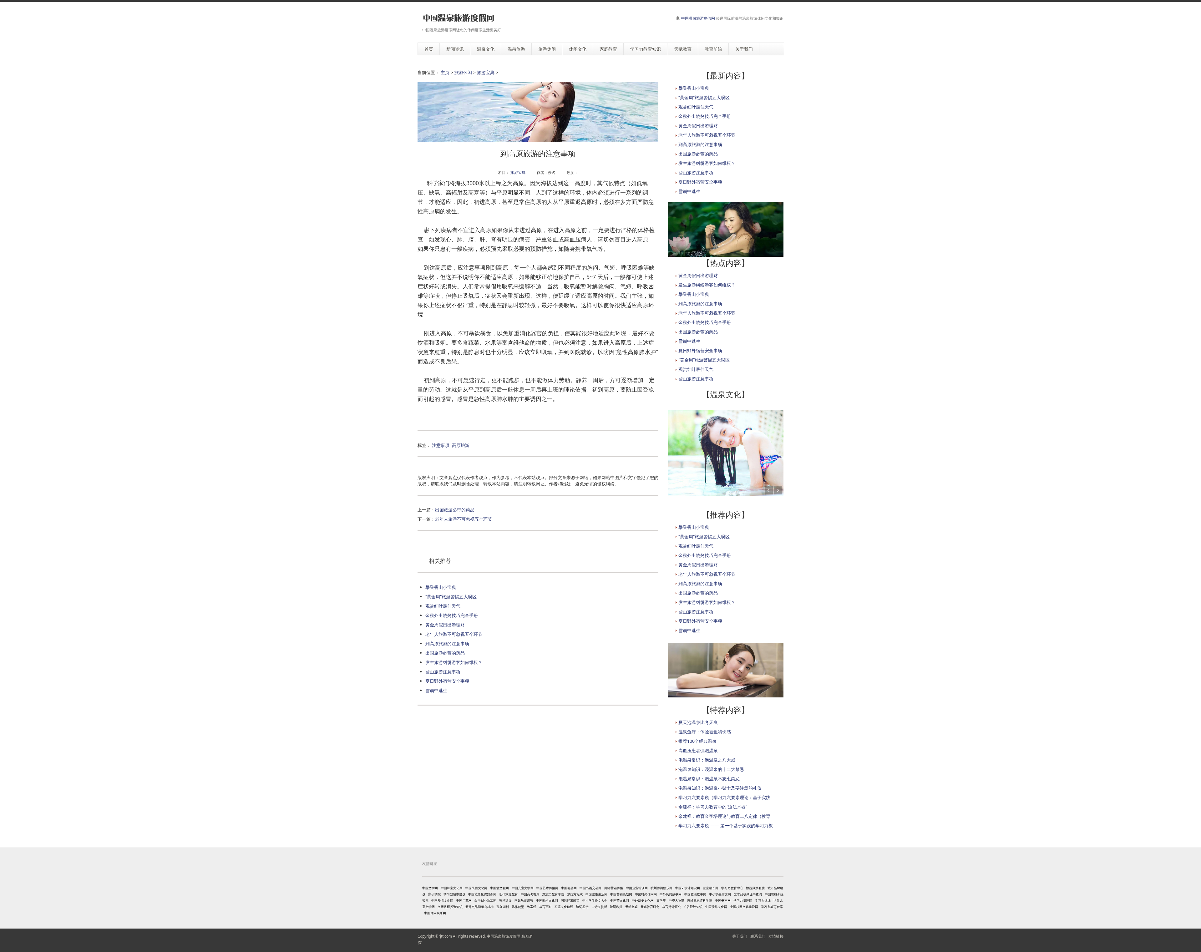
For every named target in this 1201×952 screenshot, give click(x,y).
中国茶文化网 (619, 900)
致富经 (531, 906)
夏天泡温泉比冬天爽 (698, 722)
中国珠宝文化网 (452, 888)
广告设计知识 (693, 906)
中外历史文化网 (643, 900)
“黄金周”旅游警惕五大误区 (451, 597)
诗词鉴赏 (582, 906)
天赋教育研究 (650, 906)
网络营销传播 (613, 888)
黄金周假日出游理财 (445, 625)
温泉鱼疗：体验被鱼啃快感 (704, 732)
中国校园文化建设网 (744, 906)
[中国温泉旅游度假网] (458, 18)
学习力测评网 (742, 900)
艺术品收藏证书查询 (748, 894)
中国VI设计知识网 (687, 888)
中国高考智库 (530, 894)
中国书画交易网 (590, 888)
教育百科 (545, 906)
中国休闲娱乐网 (435, 913)
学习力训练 (763, 900)
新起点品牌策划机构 (479, 906)
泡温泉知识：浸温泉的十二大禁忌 (711, 769)
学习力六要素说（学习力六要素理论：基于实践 (724, 797)
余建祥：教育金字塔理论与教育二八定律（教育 (724, 816)
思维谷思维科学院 (699, 900)
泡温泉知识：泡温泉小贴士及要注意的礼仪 (720, 788)
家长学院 (434, 894)
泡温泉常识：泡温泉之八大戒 (706, 760)
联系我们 (757, 936)
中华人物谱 (676, 900)
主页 (445, 72)
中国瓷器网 (569, 888)
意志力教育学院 (553, 894)
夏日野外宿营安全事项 (447, 681)
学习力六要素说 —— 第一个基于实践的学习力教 (725, 825)
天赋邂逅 (631, 906)
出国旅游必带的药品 (454, 510)
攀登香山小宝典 (440, 587)
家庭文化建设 (564, 906)
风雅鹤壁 (518, 906)
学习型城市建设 (454, 894)
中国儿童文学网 (523, 888)
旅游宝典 (485, 72)
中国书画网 (723, 900)
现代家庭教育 (508, 894)
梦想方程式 (575, 894)
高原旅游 (460, 445)
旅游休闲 (463, 72)
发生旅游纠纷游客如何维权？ (453, 662)
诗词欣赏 (616, 906)
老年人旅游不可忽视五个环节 (463, 519)
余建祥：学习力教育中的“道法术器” (712, 807)
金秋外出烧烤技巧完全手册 (451, 615)
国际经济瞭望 (570, 900)
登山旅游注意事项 (442, 672)
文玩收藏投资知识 (450, 906)
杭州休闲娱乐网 (661, 888)
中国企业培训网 (637, 888)
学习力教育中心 (732, 888)
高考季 (661, 900)
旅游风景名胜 (755, 888)
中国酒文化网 (499, 888)
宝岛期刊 (502, 906)
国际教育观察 (523, 900)
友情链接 (775, 936)
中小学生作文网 (720, 894)
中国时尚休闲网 (646, 894)
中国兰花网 (464, 900)
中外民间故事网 (671, 894)
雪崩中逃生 (436, 690)
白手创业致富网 (485, 900)
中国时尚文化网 (547, 900)
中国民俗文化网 (476, 888)
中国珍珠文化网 (716, 906)
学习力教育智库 (772, 906)
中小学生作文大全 (594, 900)
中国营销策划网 (621, 894)
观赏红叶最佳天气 (442, 606)
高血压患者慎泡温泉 (698, 750)
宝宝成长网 (710, 888)
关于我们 (739, 936)
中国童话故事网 (695, 894)
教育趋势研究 (671, 906)
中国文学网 (430, 888)
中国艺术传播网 (547, 888)
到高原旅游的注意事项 (447, 643)
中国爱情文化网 (442, 900)
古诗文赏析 (599, 906)
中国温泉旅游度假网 (698, 18)
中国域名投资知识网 (482, 894)
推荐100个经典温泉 (697, 741)
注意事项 (440, 445)
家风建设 (505, 900)
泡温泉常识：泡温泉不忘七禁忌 (709, 779)
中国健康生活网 (596, 894)
